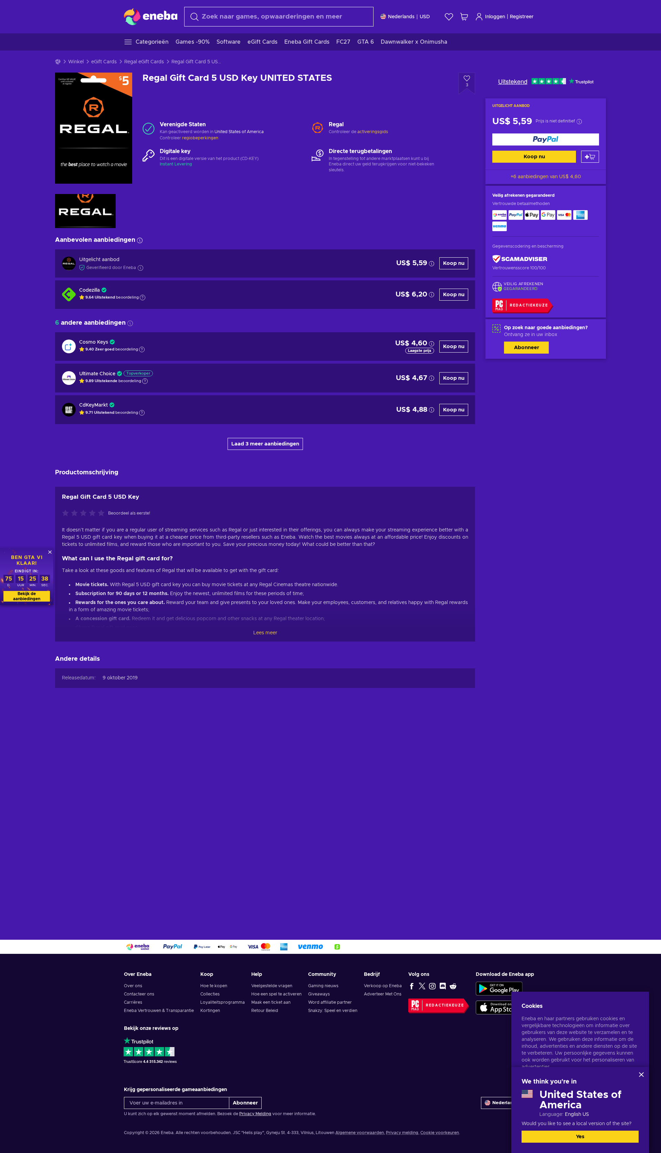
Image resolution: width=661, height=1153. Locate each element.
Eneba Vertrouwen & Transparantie (159, 1011)
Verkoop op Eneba (383, 986)
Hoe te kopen (213, 986)
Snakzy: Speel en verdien (332, 1011)
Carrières (133, 1002)
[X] (422, 986)
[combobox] (279, 16)
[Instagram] (432, 986)
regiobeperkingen (200, 138)
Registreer (522, 16)
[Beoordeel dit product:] (85, 513)
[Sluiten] (641, 1074)
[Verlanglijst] (449, 16)
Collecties (210, 994)
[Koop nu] (545, 139)
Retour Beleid (264, 1011)
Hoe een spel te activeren (276, 994)
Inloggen (495, 16)
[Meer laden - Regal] (318, 128)
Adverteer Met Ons (382, 994)
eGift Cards (104, 62)
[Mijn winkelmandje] (464, 16)
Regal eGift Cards (144, 62)
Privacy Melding (255, 1114)
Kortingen (210, 1011)
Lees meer (265, 633)
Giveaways (319, 994)
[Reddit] (453, 986)
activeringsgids (372, 132)
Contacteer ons (139, 994)
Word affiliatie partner (330, 1002)
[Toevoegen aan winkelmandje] (590, 157)
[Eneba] (150, 16)
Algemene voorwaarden (359, 1133)
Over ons (133, 986)
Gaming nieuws (323, 986)
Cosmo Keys (93, 342)
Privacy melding (402, 1133)
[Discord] (442, 986)
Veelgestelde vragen (271, 986)
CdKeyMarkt (93, 405)
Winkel (76, 62)
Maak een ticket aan (271, 1002)
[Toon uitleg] (142, 297)
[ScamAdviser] (519, 259)
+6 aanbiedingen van (546, 176)
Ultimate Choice (97, 373)
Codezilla (89, 290)
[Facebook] (411, 986)
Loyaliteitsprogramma (222, 1002)
